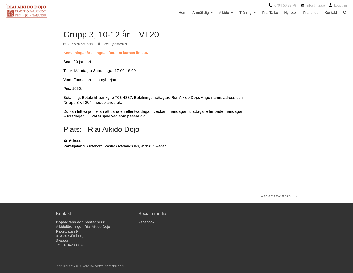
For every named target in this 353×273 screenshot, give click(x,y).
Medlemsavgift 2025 (276, 196)
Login (120, 266)
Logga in (340, 5)
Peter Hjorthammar (115, 44)
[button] (345, 13)
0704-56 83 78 (285, 5)
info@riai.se (315, 5)
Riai (73, 266)
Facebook (146, 222)
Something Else (105, 266)
